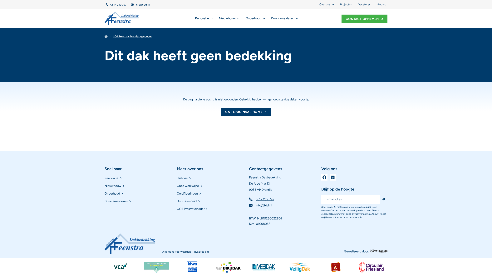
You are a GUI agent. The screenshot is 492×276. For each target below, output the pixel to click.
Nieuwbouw (227, 18)
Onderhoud (253, 18)
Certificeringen (187, 193)
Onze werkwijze (188, 186)
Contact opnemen (362, 19)
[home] (122, 18)
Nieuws (381, 4)
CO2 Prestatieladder (190, 209)
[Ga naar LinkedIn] (333, 177)
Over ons (324, 4)
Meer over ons (190, 168)
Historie (182, 178)
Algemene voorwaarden (176, 251)
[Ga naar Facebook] (324, 177)
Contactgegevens (265, 168)
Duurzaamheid (187, 201)
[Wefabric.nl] (378, 251)
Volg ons (329, 168)
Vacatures (364, 4)
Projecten (346, 4)
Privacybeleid (201, 251)
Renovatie (202, 18)
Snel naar (113, 168)
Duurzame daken (282, 18)
